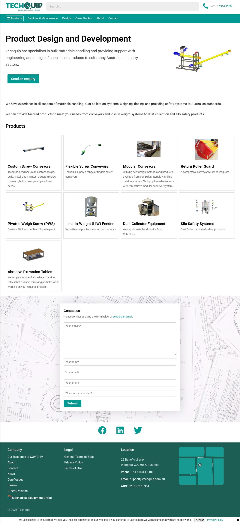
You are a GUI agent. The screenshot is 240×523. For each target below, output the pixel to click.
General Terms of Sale (79, 457)
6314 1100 (221, 6)
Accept (200, 520)
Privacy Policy (215, 519)
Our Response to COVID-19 (25, 457)
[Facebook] (102, 430)
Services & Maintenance (43, 18)
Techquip (24, 510)
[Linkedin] (120, 430)
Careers (12, 485)
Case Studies (83, 18)
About (100, 18)
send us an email (122, 316)
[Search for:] (119, 6)
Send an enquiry (23, 79)
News (11, 474)
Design (66, 18)
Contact (113, 18)
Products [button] (16, 18)
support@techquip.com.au (147, 479)
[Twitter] (137, 430)
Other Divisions (18, 491)
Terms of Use (73, 468)
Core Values (15, 479)
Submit (72, 403)
